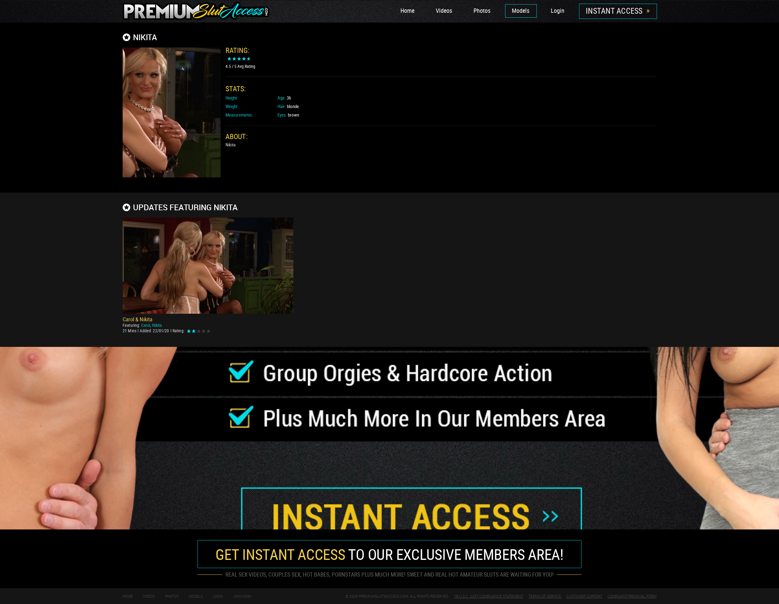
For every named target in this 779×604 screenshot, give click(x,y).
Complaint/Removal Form (631, 596)
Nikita (157, 325)
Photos (482, 10)
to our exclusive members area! (389, 554)
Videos (444, 10)
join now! (242, 596)
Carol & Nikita (138, 319)
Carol (145, 325)
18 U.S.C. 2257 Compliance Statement (488, 596)
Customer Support (584, 596)
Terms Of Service (545, 596)
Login (557, 10)
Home (407, 10)
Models (520, 10)
